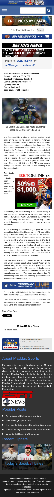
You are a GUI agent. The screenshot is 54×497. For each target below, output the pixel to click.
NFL (34, 65)
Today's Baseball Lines (23, 463)
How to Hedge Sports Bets (18, 420)
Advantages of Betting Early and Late (23, 416)
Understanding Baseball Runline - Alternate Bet (28, 429)
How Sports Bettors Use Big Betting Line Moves (28, 425)
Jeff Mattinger (11, 65)
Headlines (26, 65)
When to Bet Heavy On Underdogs (22, 434)
